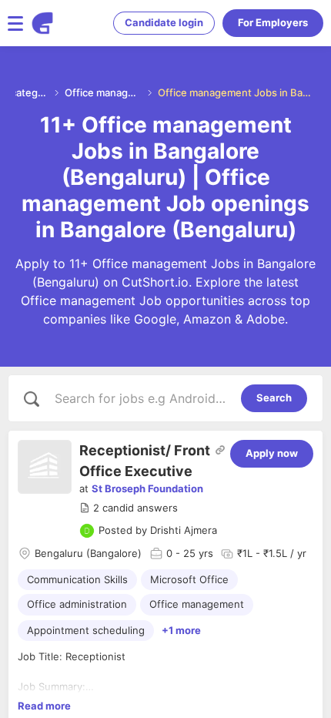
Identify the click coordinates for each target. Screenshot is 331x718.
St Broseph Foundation (147, 488)
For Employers (273, 22)
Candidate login (164, 22)
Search (274, 397)
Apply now (272, 453)
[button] (128, 508)
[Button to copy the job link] (220, 450)
